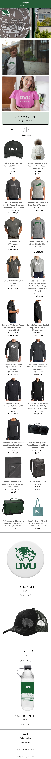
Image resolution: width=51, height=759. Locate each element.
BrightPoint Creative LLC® (25, 757)
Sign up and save (25, 750)
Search (25, 734)
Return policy (25, 738)
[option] (25, 4)
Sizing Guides (25, 742)
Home (25, 24)
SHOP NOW (25, 595)
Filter (10, 129)
